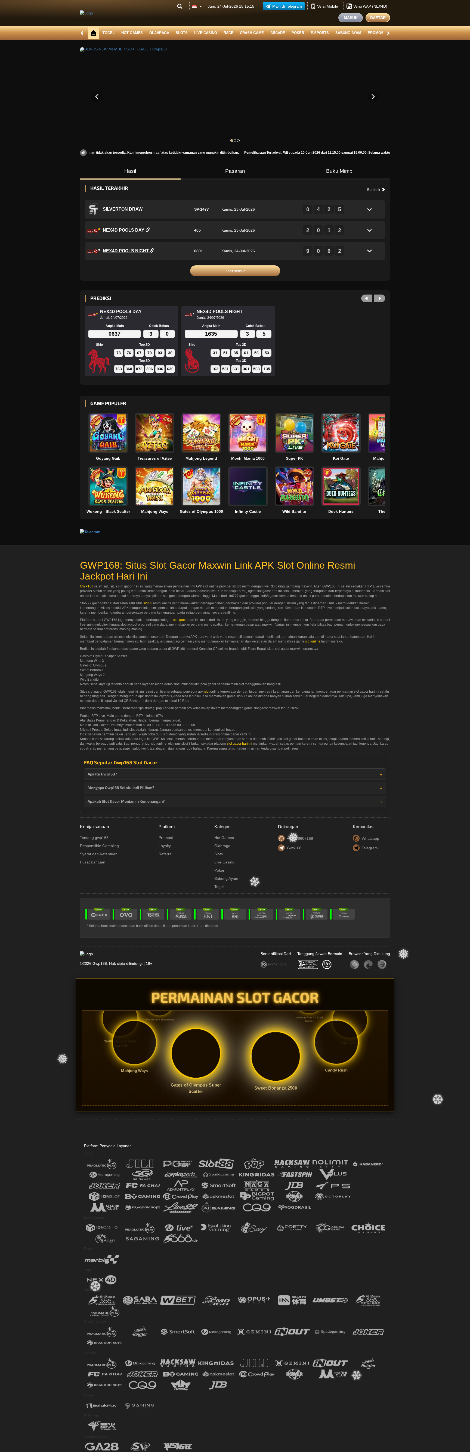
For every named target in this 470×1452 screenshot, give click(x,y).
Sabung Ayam (348, 33)
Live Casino (205, 33)
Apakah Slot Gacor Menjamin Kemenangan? (126, 801)
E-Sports (320, 33)
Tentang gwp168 (94, 837)
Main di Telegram (287, 6)
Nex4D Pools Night (126, 250)
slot (206, 691)
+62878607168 (300, 838)
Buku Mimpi (340, 171)
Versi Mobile (327, 6)
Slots (182, 33)
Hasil (130, 171)
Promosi (376, 33)
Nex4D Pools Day (124, 230)
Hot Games (132, 33)
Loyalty (165, 846)
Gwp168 (294, 848)
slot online (312, 641)
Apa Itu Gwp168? (102, 774)
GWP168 (86, 586)
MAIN (111, 433)
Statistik (374, 189)
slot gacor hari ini (239, 743)
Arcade (277, 33)
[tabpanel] (235, 96)
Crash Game (252, 33)
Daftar (378, 18)
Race (228, 33)
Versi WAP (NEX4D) (370, 6)
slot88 (147, 603)
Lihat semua (235, 270)
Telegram (370, 848)
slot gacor (180, 620)
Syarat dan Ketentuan (99, 854)
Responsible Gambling (99, 846)
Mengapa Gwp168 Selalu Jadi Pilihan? (121, 787)
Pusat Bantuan (92, 862)
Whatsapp (370, 838)
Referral (165, 854)
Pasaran (235, 171)
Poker (298, 33)
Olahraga (159, 33)
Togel (109, 33)
